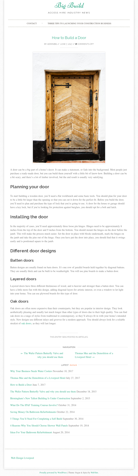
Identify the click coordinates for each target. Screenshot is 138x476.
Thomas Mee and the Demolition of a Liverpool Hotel (37, 378)
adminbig (52, 44)
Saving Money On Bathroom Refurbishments (33, 412)
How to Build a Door (69, 37)
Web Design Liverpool (22, 458)
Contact (32, 23)
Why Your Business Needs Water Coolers (31, 371)
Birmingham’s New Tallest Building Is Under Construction (40, 398)
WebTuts (94, 472)
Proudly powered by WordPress (53, 472)
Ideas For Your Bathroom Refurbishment (31, 432)
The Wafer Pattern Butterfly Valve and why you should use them (43, 391)
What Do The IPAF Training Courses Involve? (34, 405)
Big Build (69, 5)
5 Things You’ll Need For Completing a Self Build (36, 418)
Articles (83, 337)
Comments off (85, 44)
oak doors (26, 323)
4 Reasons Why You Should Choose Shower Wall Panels (39, 425)
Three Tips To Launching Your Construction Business (79, 23)
